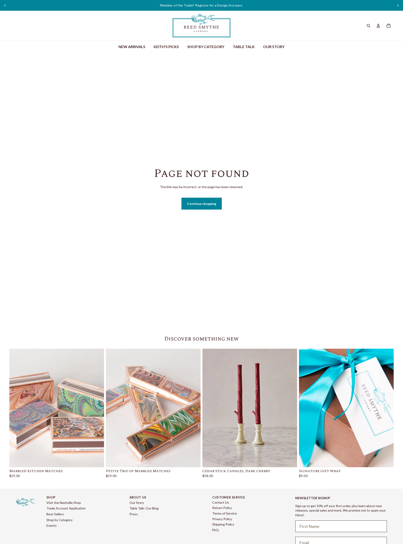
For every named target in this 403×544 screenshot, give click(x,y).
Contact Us (220, 502)
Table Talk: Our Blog (144, 508)
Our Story (136, 503)
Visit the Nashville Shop (63, 503)
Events (51, 525)
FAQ (215, 530)
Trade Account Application (66, 508)
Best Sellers (55, 514)
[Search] (368, 26)
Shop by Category (59, 520)
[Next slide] (398, 5)
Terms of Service (224, 513)
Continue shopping (201, 204)
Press (133, 514)
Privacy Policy (222, 519)
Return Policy (222, 508)
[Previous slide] (5, 5)
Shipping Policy (223, 524)
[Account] (378, 26)
